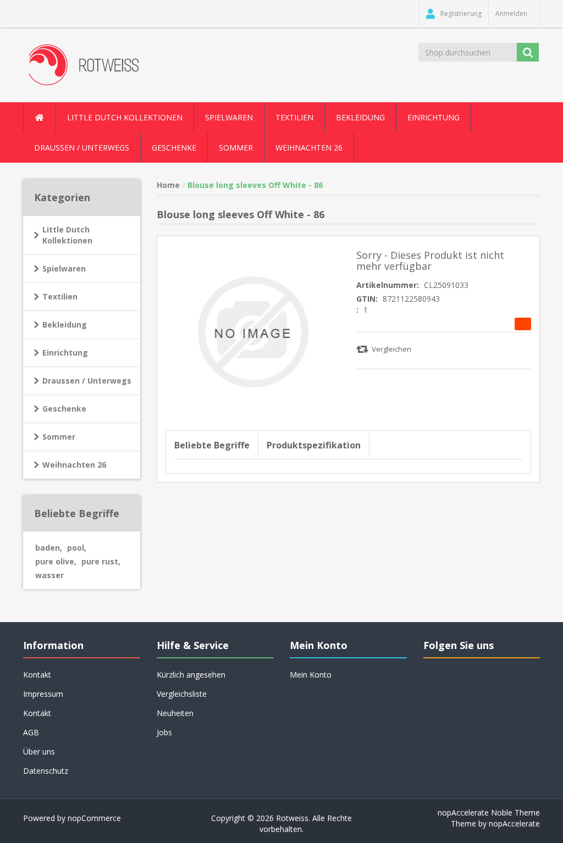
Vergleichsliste (182, 694)
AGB (31, 732)
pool (76, 547)
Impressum (43, 694)
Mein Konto (311, 674)
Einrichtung (65, 352)
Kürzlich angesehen (191, 674)
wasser (49, 575)
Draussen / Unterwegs (86, 380)
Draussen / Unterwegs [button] (81, 147)
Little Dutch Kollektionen (67, 235)
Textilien (60, 296)
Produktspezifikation (314, 445)
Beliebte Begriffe (212, 445)
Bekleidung (64, 324)
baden (48, 547)
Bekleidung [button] (360, 117)
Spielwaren (64, 268)
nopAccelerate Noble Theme (489, 812)
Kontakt (37, 713)
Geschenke (174, 147)
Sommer (58, 436)
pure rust (100, 561)
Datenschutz (45, 771)
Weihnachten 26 (309, 147)
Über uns (39, 751)
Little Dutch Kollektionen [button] (125, 117)
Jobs (164, 732)
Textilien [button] (294, 117)
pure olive (55, 561)
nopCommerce (94, 818)
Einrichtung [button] (433, 117)
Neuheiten (175, 713)
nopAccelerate (514, 823)
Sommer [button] (236, 147)
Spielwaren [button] (229, 117)
